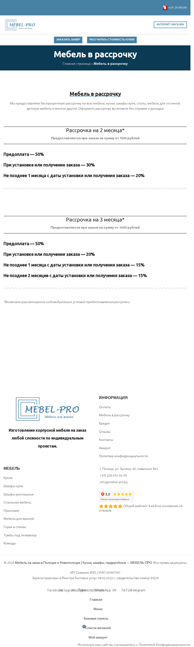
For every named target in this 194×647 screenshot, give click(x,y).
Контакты (106, 440)
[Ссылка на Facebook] (6, 7)
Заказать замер (68, 40)
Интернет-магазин (170, 24)
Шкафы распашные (19, 494)
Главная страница (77, 64)
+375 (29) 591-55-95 (113, 475)
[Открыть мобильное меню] (95, 25)
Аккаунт (105, 448)
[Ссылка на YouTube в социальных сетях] (18, 7)
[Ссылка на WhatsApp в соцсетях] (29, 7)
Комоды (10, 543)
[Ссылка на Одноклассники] (23, 7)
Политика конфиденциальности (123, 456)
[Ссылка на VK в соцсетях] (35, 7)
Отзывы (105, 432)
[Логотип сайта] (20, 25)
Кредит (104, 423)
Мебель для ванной (19, 519)
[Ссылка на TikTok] (40, 7)
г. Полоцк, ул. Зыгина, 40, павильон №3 (129, 469)
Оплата (104, 407)
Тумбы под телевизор (20, 535)
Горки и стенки (15, 527)
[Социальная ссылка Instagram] (12, 7)
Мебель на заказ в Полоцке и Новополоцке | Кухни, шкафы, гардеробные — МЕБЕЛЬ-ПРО (83, 563)
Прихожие (11, 511)
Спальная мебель (17, 502)
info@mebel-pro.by (114, 482)
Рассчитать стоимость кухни (111, 40)
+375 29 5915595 (177, 7)
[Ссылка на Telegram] (46, 7)
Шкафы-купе (13, 486)
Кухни (8, 478)
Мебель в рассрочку (114, 415)
